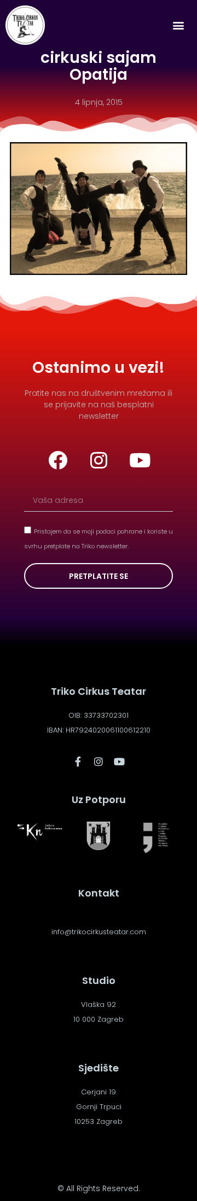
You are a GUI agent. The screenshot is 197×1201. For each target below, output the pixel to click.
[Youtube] (139, 460)
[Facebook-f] (78, 761)
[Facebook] (57, 460)
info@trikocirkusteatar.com (98, 932)
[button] (178, 25)
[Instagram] (98, 460)
